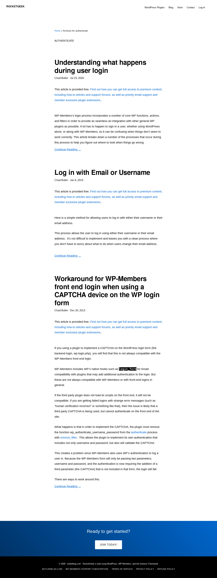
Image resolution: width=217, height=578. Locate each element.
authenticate (139, 432)
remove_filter (68, 437)
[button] (209, 5)
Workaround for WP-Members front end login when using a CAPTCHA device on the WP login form (106, 290)
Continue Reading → (67, 149)
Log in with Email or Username (102, 172)
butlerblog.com (74, 564)
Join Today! (108, 544)
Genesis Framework (149, 564)
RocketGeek (15, 6)
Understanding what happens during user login (100, 66)
